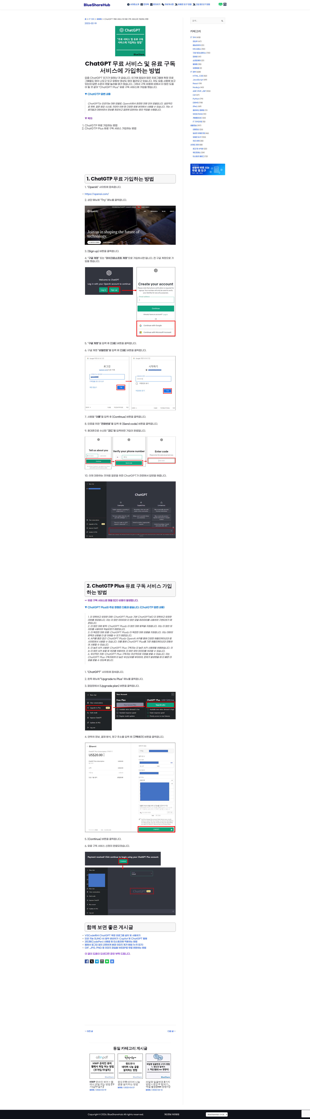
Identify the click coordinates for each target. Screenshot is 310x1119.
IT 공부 (193, 72)
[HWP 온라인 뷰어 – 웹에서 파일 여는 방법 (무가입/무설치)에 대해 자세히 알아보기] (102, 1066)
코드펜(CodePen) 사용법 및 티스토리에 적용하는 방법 (111, 941)
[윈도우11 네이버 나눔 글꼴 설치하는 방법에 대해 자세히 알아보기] (130, 1066)
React (195, 84)
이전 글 (89, 1031)
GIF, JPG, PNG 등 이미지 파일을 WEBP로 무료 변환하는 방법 (115, 948)
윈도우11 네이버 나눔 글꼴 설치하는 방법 (129, 1083)
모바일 (195, 57)
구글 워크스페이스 (199, 53)
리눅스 (195, 106)
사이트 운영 (194, 145)
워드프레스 (197, 153)
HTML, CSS (198, 76)
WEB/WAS (198, 114)
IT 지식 (193, 37)
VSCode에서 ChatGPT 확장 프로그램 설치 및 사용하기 (112, 935)
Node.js (196, 87)
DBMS (195, 103)
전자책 (146, 4)
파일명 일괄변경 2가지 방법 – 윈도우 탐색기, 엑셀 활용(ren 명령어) (158, 1084)
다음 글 (171, 1031)
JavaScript (198, 80)
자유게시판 (169, 4)
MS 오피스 (197, 49)
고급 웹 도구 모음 (202, 4)
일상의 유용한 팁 (199, 133)
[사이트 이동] (217, 1114)
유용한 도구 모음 (184, 4)
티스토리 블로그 (198, 156)
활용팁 (92, 1090)
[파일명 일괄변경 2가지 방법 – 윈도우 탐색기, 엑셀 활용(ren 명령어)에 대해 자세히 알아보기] (158, 1066)
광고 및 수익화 (198, 149)
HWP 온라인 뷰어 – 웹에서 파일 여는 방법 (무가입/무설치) (102, 1084)
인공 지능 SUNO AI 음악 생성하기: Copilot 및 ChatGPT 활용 (116, 938)
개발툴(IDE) (197, 118)
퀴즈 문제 (196, 141)
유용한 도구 (197, 137)
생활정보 (193, 126)
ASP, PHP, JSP (199, 91)
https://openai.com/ (97, 194)
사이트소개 (134, 4)
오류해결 (196, 68)
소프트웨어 (197, 61)
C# (194, 95)
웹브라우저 (197, 45)
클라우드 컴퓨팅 (198, 110)
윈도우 (195, 41)
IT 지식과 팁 (197, 122)
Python (196, 99)
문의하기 (156, 4)
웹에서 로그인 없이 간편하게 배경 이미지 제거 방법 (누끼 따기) (114, 945)
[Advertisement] (130, 150)
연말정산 (196, 130)
